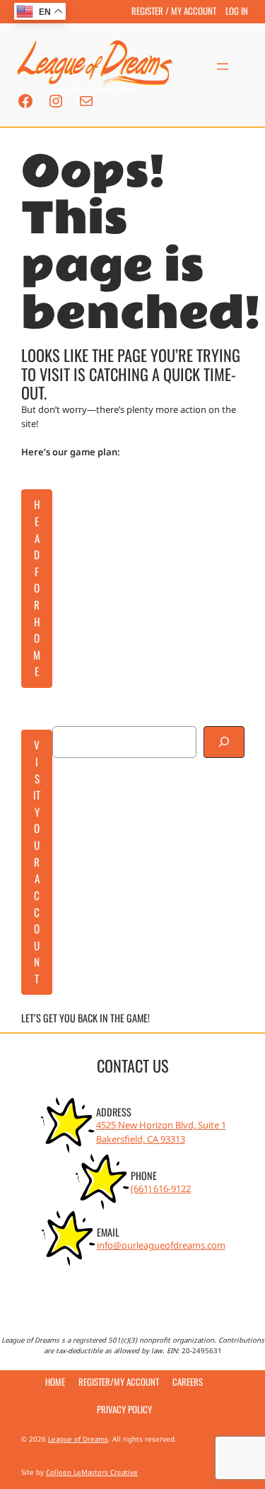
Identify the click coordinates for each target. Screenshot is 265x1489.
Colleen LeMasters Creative (92, 1472)
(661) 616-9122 (161, 1188)
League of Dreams (78, 1439)
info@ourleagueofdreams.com (161, 1245)
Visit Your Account (36, 861)
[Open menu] (222, 66)
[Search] (224, 742)
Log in (236, 11)
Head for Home (36, 587)
